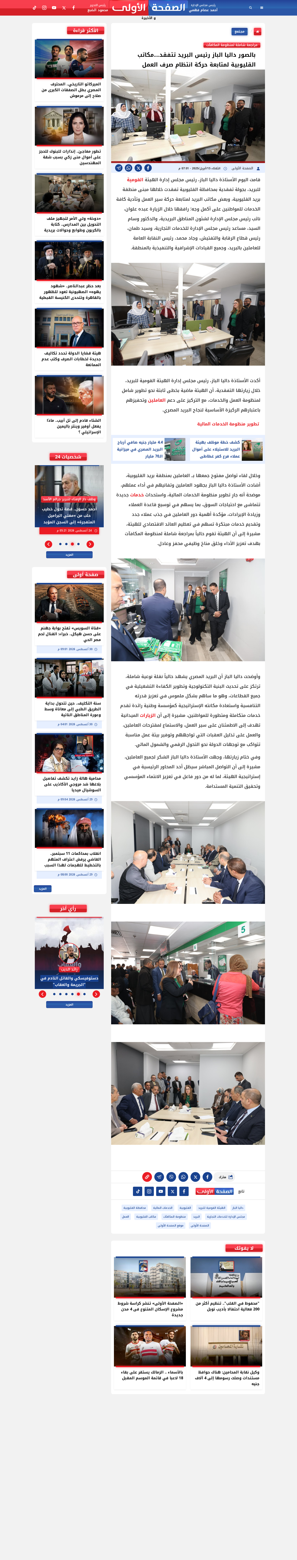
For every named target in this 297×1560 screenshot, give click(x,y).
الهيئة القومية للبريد (211, 1207)
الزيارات (148, 715)
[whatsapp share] (128, 168)
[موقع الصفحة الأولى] (148, 8)
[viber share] (119, 168)
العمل (125, 1216)
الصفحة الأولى (243, 168)
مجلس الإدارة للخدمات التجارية (226, 1216)
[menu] (261, 7)
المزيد (69, 554)
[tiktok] (137, 1191)
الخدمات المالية (162, 1207)
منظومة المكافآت (174, 1216)
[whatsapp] (147, 1177)
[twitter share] (138, 168)
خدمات (137, 495)
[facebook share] (148, 168)
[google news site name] (184, 1191)
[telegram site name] (160, 1191)
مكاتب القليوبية (146, 1216)
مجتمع (240, 31)
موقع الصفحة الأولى (171, 1225)
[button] (90, 544)
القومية (135, 180)
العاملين (157, 400)
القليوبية (185, 1207)
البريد (196, 1216)
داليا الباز (237, 1207)
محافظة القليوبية (134, 1207)
